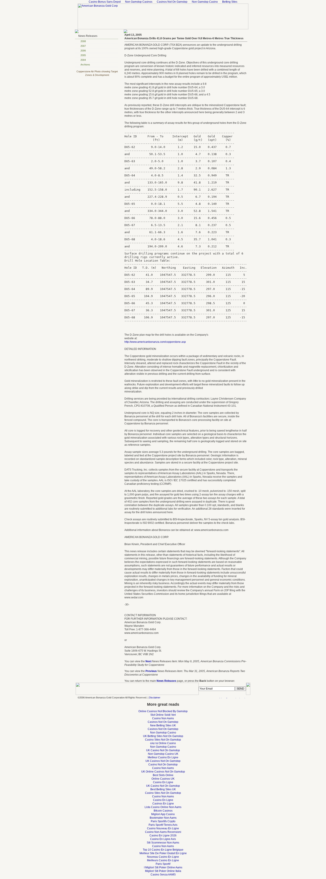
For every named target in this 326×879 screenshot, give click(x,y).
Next (148, 661)
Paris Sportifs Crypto (163, 821)
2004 (83, 60)
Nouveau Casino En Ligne (163, 856)
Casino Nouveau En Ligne (163, 828)
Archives (85, 64)
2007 (83, 46)
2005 (83, 55)
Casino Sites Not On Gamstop (163, 739)
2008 (83, 41)
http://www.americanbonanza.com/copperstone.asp (155, 341)
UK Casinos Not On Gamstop (163, 761)
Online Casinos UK (163, 778)
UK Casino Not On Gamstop (163, 750)
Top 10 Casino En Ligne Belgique (163, 849)
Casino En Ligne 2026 (163, 835)
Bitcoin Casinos (163, 810)
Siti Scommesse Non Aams (163, 842)
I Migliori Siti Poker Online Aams (163, 867)
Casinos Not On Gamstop (163, 721)
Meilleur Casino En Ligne (163, 757)
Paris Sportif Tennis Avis (163, 824)
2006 (83, 50)
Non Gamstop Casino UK (163, 753)
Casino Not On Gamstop (163, 764)
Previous (151, 671)
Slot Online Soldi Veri (163, 714)
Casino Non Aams (163, 718)
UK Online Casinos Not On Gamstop (163, 771)
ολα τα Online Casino (163, 743)
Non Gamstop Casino (163, 732)
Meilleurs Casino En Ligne (163, 860)
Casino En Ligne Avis (163, 839)
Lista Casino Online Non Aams (163, 807)
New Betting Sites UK (163, 725)
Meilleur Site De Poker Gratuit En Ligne (163, 853)
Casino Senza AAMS (163, 874)
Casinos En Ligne (163, 803)
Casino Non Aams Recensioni (163, 832)
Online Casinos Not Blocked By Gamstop (163, 711)
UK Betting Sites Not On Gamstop (163, 736)
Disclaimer (154, 697)
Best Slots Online (163, 775)
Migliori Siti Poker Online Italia (163, 871)
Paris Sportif (163, 863)
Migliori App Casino (163, 814)
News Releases (87, 35)
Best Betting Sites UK (163, 789)
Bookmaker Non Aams (163, 817)
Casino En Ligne (163, 782)
